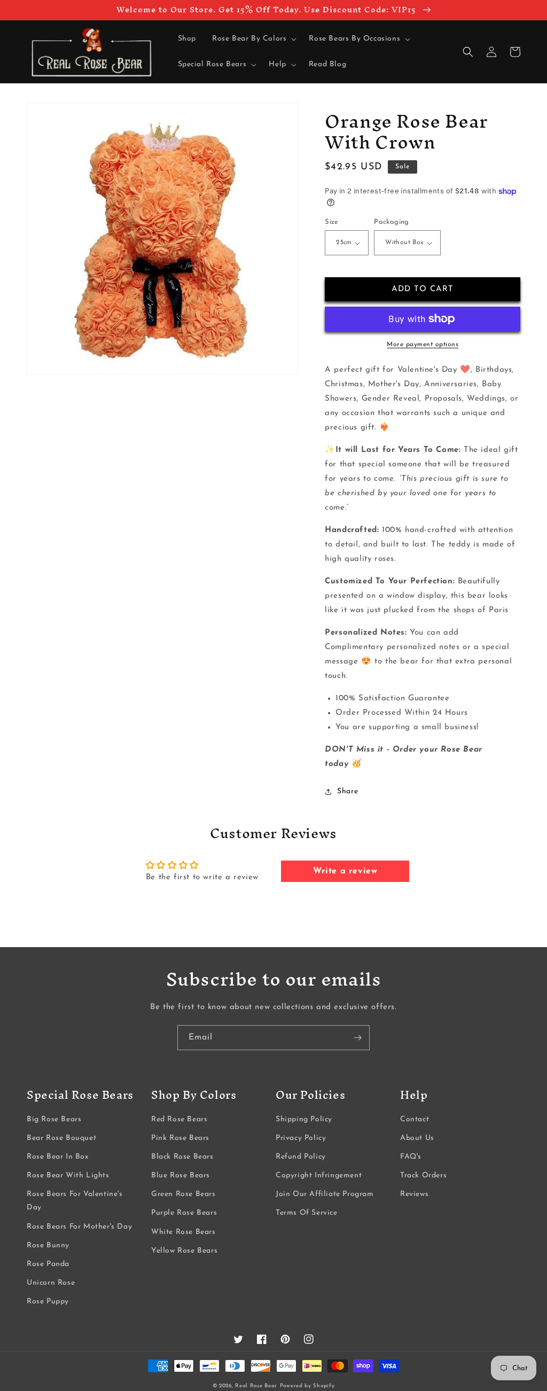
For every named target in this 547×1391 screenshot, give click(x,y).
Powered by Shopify (307, 1386)
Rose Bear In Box (58, 1157)
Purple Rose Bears (184, 1213)
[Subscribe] (357, 1037)
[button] (252, 39)
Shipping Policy (304, 1119)
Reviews (414, 1194)
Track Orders (423, 1175)
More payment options (422, 344)
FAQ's (410, 1157)
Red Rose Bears (179, 1119)
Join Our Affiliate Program (325, 1194)
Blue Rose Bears (180, 1175)
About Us (417, 1138)
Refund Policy (301, 1157)
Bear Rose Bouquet (61, 1138)
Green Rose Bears (183, 1194)
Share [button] (347, 791)
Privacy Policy (301, 1138)
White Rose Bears (183, 1232)
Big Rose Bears (54, 1119)
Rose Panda (48, 1264)
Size (332, 221)
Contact (414, 1119)
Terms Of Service (307, 1213)
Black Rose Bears (182, 1157)
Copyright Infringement (319, 1175)
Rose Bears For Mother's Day (79, 1227)
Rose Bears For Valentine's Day (75, 1201)
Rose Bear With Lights (68, 1175)
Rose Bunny (48, 1245)
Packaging (391, 221)
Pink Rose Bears (180, 1138)
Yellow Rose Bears (184, 1251)
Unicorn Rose (51, 1283)
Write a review (345, 871)
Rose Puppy (48, 1302)
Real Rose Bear (256, 1386)
